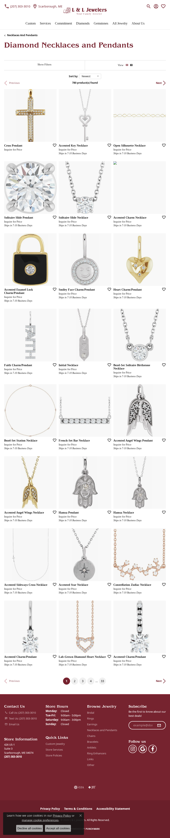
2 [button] (74, 681)
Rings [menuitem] (90, 718)
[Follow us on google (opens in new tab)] (142, 749)
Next (159, 82)
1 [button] (68, 681)
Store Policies (54, 755)
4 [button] (91, 681)
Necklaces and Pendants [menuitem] (102, 730)
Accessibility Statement (113, 809)
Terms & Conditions (78, 809)
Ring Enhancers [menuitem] (96, 753)
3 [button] (83, 681)
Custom (31, 23)
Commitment (63, 23)
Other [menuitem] (90, 765)
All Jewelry (120, 23)
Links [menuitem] (90, 759)
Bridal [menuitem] (90, 712)
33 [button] (102, 681)
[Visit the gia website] (79, 787)
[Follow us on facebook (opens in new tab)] (152, 749)
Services (45, 23)
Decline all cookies (29, 828)
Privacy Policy (50, 809)
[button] (148, 6)
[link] (17, 6)
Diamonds (83, 23)
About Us (138, 23)
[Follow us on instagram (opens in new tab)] (133, 749)
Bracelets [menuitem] (92, 742)
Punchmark (93, 828)
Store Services (54, 749)
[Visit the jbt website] (92, 787)
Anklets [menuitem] (91, 747)
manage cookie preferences (40, 820)
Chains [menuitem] (91, 736)
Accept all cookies (58, 828)
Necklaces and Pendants (22, 35)
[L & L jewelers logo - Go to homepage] (85, 11)
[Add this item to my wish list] (53, 145)
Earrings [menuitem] (92, 724)
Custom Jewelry (55, 744)
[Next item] (52, 187)
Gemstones (101, 23)
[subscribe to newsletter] (159, 725)
